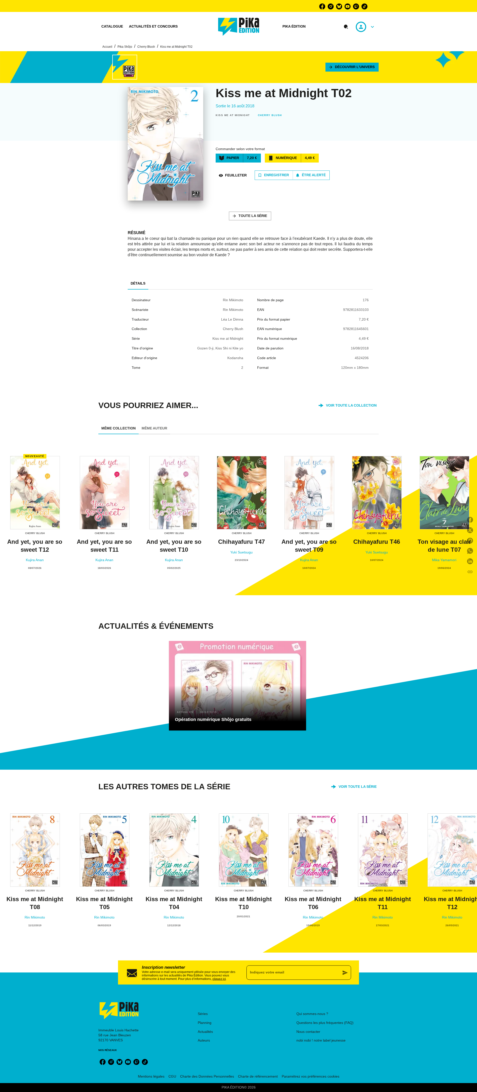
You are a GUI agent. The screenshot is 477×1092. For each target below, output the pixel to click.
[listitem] (322, 6)
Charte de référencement (258, 1076)
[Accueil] (239, 27)
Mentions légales (151, 1076)
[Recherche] (346, 27)
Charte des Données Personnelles (207, 1076)
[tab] (112, 27)
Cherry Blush (146, 46)
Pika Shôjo (125, 46)
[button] (352, 67)
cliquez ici (219, 978)
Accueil (107, 46)
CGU (172, 1076)
